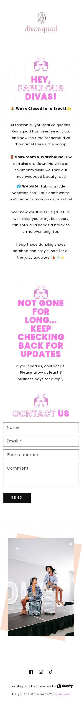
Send (17, 497)
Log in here (62, 694)
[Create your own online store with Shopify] (65, 686)
